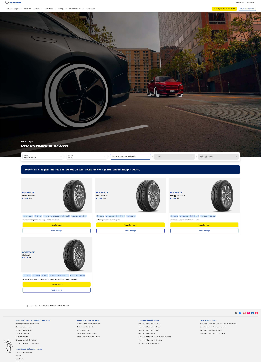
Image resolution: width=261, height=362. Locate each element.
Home (31, 306)
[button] (60, 156)
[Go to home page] (13, 2)
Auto (36, 306)
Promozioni (91, 9)
